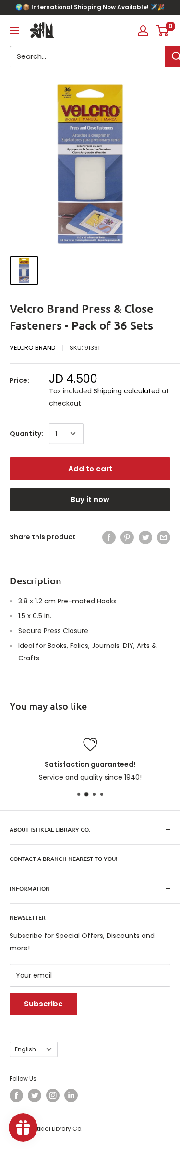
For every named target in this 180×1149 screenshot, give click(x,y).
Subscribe (43, 1004)
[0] (162, 30)
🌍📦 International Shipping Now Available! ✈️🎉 (90, 7)
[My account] (143, 30)
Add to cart (90, 469)
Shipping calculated (127, 391)
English (25, 1049)
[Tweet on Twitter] (145, 537)
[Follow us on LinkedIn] (71, 1095)
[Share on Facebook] (109, 537)
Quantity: (26, 433)
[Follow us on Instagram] (53, 1095)
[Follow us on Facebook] (16, 1095)
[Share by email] (163, 537)
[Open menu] (14, 30)
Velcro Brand (33, 347)
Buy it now (90, 499)
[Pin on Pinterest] (127, 537)
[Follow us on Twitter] (34, 1095)
